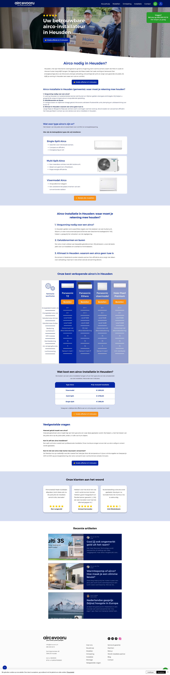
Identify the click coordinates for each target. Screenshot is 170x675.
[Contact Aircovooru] (155, 4)
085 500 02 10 (162, 17)
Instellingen (150, 672)
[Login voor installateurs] (161, 4)
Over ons (89, 645)
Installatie (89, 657)
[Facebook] (116, 638)
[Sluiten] (168, 672)
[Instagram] (112, 638)
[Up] (5, 668)
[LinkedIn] (109, 638)
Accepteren (161, 672)
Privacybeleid (70, 672)
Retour (110, 651)
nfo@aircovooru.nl (52, 644)
